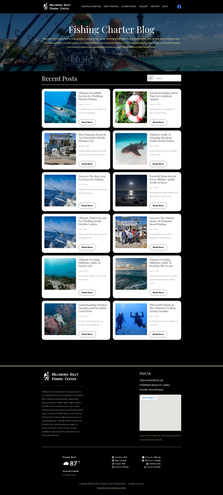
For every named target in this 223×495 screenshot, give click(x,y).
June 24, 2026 (84, 271)
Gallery (143, 6)
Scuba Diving (128, 6)
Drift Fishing (111, 6)
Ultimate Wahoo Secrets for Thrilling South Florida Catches (92, 221)
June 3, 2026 (154, 316)
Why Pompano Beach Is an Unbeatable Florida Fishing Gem (92, 137)
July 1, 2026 (154, 229)
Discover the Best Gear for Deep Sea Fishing (92, 178)
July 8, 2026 (83, 229)
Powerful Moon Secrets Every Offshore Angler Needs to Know (163, 179)
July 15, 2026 (154, 187)
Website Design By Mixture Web (111, 487)
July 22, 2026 (83, 184)
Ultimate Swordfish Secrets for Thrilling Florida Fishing (91, 96)
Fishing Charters (91, 6)
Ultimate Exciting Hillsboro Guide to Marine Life (90, 262)
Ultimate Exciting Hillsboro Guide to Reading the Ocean (161, 262)
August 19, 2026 (84, 104)
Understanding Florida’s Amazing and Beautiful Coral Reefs (93, 308)
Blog (165, 6)
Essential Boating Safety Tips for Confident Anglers (164, 96)
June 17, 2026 (154, 271)
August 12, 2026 (155, 104)
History (155, 6)
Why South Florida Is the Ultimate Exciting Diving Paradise (163, 308)
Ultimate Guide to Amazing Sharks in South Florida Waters (162, 137)
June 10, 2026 (83, 316)
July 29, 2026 (154, 146)
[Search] (150, 78)
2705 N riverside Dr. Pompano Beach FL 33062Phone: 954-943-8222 (155, 385)
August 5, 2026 (84, 146)
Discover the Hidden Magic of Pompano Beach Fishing (162, 221)
